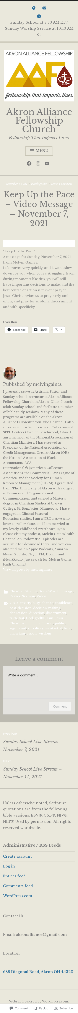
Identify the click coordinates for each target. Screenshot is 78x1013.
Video (41, 596)
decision (24, 608)
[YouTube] (48, 164)
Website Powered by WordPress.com (38, 1001)
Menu (42, 151)
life (38, 623)
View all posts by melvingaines (27, 570)
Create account (17, 856)
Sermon (28, 596)
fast (21, 618)
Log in (9, 866)
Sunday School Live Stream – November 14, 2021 (32, 769)
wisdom (44, 633)
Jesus (50, 618)
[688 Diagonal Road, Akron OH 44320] (34, 9)
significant (18, 628)
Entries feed (14, 876)
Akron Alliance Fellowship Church (39, 121)
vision (32, 633)
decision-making (46, 608)
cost (13, 608)
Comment (60, 706)
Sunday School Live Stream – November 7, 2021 (32, 742)
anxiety (25, 603)
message (66, 591)
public (60, 623)
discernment (56, 613)
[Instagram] (39, 164)
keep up (27, 623)
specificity (36, 628)
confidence (63, 603)
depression (19, 613)
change (47, 603)
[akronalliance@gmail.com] (44, 9)
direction (36, 613)
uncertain (17, 633)
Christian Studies (23, 591)
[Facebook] (30, 164)
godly (39, 618)
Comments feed (18, 886)
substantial (53, 628)
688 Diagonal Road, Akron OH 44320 (38, 972)
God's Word (48, 591)
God (29, 618)
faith (13, 618)
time (67, 628)
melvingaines (39, 183)
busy (36, 603)
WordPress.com (17, 896)
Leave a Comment (61, 183)
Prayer (15, 596)
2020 (14, 603)
